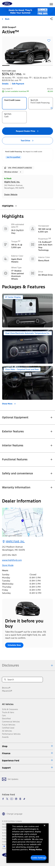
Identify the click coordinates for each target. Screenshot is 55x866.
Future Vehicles (8, 724)
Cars (4, 715)
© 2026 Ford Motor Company (12, 821)
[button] (51, 19)
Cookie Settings (38, 857)
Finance (6, 753)
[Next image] (46, 50)
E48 (49, 238)
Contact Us (5, 830)
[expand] (44, 61)
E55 (17, 226)
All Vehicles (7, 704)
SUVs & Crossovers (10, 709)
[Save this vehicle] (49, 41)
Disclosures (10, 665)
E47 (19, 241)
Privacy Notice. (35, 849)
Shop (4, 746)
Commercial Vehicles (11, 721)
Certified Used (8, 728)
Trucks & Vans (8, 712)
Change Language (14, 814)
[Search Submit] (5, 679)
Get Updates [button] (13, 779)
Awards (5, 737)
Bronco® (6, 687)
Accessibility (6, 833)
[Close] (44, 827)
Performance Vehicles (11, 734)
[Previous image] (8, 50)
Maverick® (7, 690)
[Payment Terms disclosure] (52, 108)
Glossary (5, 827)
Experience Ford (10, 760)
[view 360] (49, 61)
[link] (22, 522)
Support (6, 767)
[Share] (51, 18)
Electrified (6, 718)
